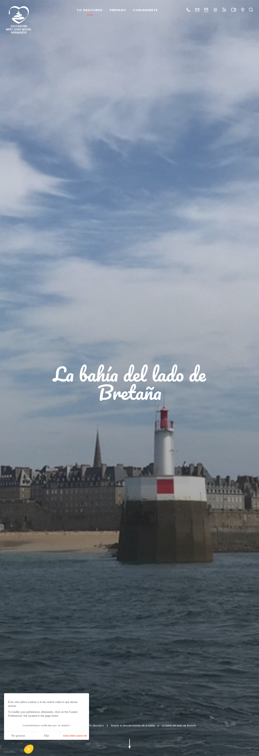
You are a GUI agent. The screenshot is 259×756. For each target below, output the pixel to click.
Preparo (118, 10)
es (206, 9)
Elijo (46, 735)
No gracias (18, 735)
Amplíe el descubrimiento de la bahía (133, 725)
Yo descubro (90, 10)
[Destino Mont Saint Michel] (19, 20)
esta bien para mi (75, 735)
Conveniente (145, 10)
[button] (29, 749)
